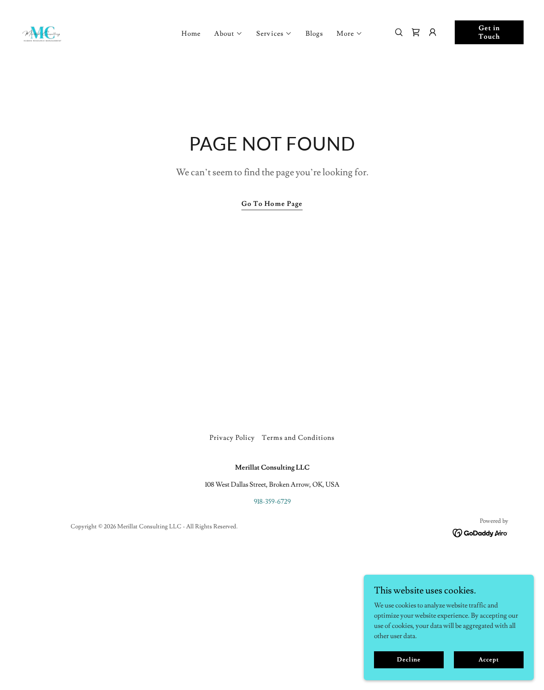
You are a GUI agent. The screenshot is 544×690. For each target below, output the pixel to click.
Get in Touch (489, 32)
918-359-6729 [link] (272, 501)
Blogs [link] (314, 33)
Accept (489, 659)
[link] (42, 30)
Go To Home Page (271, 204)
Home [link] (191, 33)
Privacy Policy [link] (232, 437)
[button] (228, 34)
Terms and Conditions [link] (298, 437)
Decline (408, 659)
